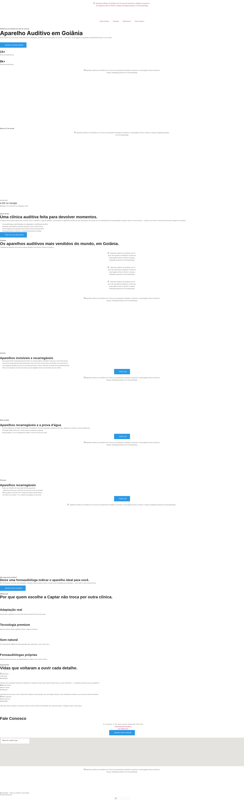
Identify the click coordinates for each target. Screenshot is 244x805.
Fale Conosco (139, 21)
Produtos (116, 21)
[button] (122, 708)
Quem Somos (104, 21)
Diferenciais (127, 21)
